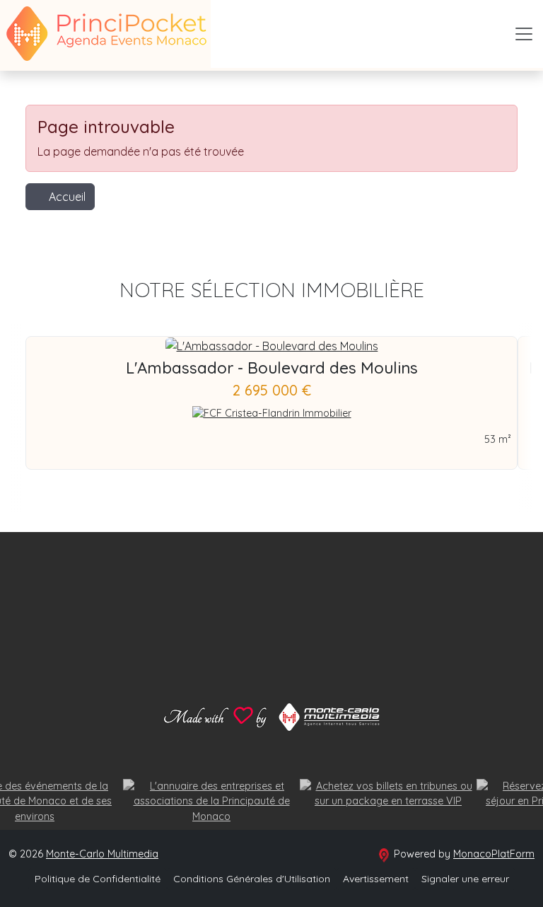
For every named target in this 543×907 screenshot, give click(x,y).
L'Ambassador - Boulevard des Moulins (272, 368)
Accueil (67, 197)
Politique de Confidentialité (97, 878)
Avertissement (376, 878)
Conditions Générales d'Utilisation (251, 878)
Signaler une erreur (465, 878)
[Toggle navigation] (524, 34)
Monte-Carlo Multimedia (102, 854)
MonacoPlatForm (494, 854)
